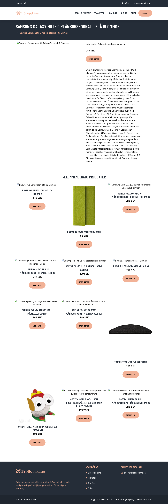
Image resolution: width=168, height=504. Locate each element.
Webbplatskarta (143, 499)
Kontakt (101, 499)
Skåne (126, 3)
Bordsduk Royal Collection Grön (84, 232)
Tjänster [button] (99, 13)
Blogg (124, 13)
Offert (145, 13)
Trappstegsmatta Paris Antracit (130, 362)
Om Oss (91, 483)
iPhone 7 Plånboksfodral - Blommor (131, 266)
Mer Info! (94, 59)
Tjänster (92, 477)
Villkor (110, 499)
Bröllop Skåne (83, 13)
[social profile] (25, 3)
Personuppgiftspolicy (124, 499)
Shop (134, 13)
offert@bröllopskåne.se (141, 3)
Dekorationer (104, 44)
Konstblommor (118, 44)
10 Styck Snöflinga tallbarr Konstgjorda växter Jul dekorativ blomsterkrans (84, 403)
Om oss (113, 13)
